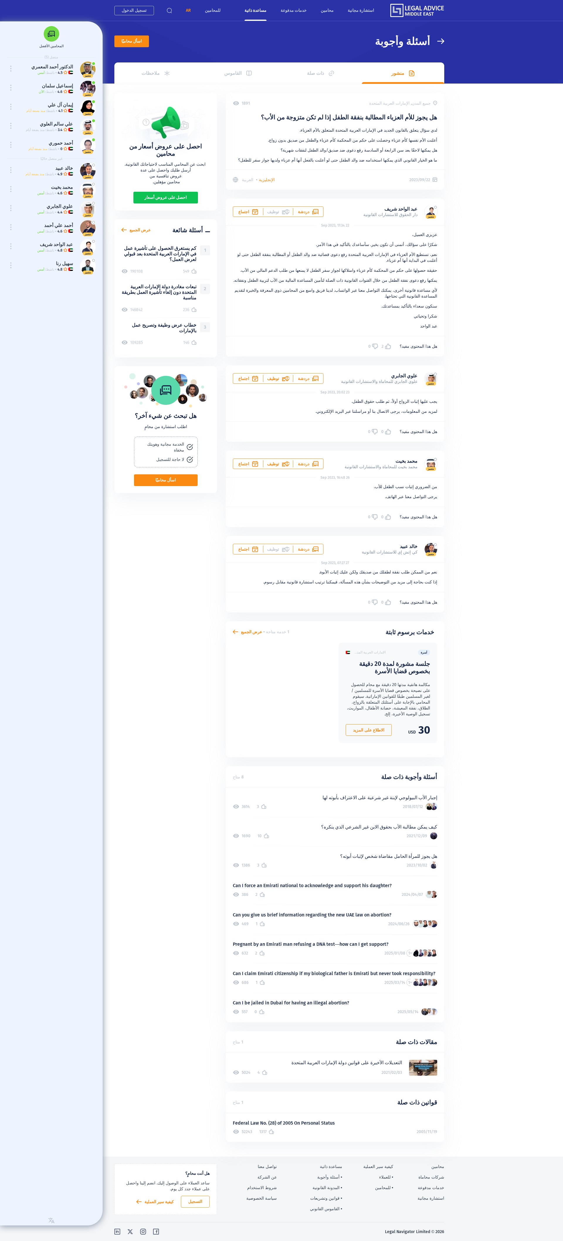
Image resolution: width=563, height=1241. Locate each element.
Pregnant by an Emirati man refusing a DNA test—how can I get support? (311, 944)
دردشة (303, 212)
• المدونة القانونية (327, 1188)
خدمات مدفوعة (294, 10)
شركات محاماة (431, 1177)
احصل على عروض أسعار (166, 197)
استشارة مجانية (361, 10)
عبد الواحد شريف (401, 209)
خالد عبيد (409, 546)
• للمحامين (384, 1188)
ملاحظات (151, 73)
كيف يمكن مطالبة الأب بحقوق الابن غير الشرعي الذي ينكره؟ (379, 827)
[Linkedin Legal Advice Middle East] (117, 1232)
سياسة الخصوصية (261, 1198)
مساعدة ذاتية (256, 10)
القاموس (233, 73)
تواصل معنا (267, 1166)
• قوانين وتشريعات (326, 1198)
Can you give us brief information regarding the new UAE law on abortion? (312, 915)
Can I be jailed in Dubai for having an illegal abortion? (291, 1003)
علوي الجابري (404, 375)
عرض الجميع (251, 632)
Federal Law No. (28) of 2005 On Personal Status (284, 1123)
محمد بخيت (407, 461)
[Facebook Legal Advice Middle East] (156, 1232)
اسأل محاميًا (131, 41)
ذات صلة (315, 73)
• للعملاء (386, 1177)
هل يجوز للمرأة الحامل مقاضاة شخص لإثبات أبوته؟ (388, 856)
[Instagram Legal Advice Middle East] (143, 1232)
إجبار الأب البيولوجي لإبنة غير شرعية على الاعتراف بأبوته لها (380, 797)
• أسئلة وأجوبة (329, 1177)
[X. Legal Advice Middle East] (130, 1232)
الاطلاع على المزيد (368, 730)
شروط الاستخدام (262, 1188)
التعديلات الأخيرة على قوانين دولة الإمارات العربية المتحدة (346, 1062)
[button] (188, 10)
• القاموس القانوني (326, 1209)
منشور (397, 73)
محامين (327, 10)
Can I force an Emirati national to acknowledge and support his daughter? (312, 885)
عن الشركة (267, 1177)
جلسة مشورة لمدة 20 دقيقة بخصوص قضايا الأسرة (394, 667)
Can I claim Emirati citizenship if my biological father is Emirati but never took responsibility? (334, 973)
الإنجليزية (267, 180)
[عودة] (437, 41)
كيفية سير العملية (159, 1202)
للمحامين (213, 10)
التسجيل (195, 1201)
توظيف (273, 378)
